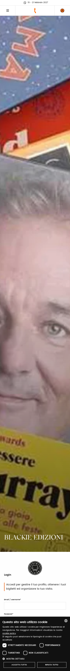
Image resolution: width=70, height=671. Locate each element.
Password (8, 614)
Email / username (12, 599)
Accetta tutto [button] (19, 664)
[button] (35, 659)
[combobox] (66, 620)
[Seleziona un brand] (35, 10)
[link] (62, 11)
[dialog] (35, 644)
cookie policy (9, 633)
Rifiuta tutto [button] (51, 664)
